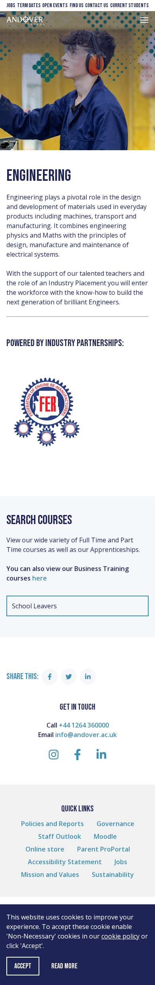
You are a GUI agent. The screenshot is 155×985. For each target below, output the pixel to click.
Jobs (10, 5)
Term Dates (29, 5)
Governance (115, 823)
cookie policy (120, 936)
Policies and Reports (52, 823)
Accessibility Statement (65, 861)
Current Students (129, 5)
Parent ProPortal (103, 849)
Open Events (55, 5)
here (40, 578)
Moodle (105, 836)
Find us (76, 5)
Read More (64, 966)
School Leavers (34, 606)
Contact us (96, 5)
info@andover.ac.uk (86, 734)
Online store (44, 849)
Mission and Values (50, 874)
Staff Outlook (59, 836)
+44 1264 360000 (84, 725)
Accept (22, 966)
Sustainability (113, 874)
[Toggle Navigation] (144, 20)
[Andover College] (25, 20)
